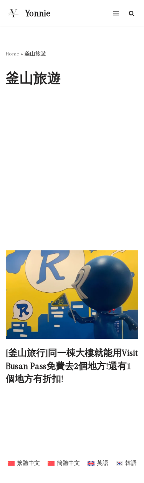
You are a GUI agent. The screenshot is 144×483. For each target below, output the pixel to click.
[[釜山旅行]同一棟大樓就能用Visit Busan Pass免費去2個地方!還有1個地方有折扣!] (72, 294)
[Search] (131, 13)
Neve (43, 447)
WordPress (94, 447)
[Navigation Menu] (116, 13)
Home (12, 54)
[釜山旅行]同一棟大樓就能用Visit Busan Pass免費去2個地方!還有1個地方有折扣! (72, 366)
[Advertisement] (72, 174)
